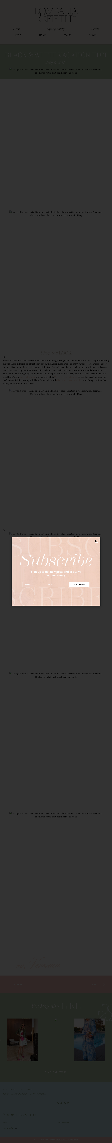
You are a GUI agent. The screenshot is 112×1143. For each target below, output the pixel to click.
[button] (97, 541)
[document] (56, 571)
